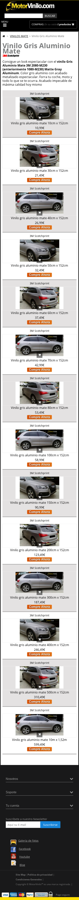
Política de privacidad (40, 874)
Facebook (25, 849)
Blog (22, 865)
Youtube (24, 856)
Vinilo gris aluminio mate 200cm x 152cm (39, 550)
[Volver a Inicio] (3, 36)
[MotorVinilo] (31, 11)
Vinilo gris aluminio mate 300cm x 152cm (39, 597)
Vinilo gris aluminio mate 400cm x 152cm (39, 645)
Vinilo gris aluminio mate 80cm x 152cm (39, 408)
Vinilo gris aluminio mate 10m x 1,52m (39, 740)
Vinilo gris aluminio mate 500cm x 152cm (39, 692)
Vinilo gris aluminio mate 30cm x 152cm (39, 170)
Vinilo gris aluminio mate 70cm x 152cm (39, 360)
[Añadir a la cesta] (39, 118)
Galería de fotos (28, 840)
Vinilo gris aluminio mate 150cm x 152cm (39, 502)
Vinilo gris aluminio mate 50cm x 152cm (39, 265)
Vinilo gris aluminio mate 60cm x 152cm (39, 313)
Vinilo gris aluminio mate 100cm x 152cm (39, 455)
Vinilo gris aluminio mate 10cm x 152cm (39, 123)
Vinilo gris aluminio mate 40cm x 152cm (39, 218)
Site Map (21, 874)
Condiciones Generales (29, 879)
